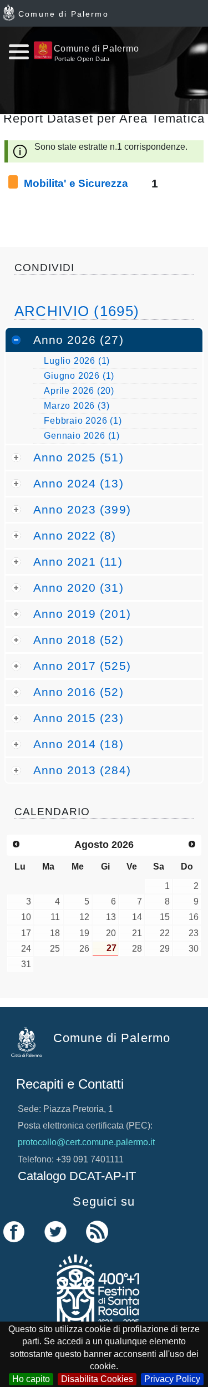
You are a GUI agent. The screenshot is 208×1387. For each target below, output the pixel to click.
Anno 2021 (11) (78, 561)
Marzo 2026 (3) (76, 405)
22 (165, 933)
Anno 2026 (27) (78, 339)
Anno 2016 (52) (78, 691)
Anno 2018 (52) (78, 639)
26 (84, 948)
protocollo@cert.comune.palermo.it (86, 1142)
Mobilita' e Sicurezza (76, 183)
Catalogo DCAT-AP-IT (77, 1176)
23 (194, 933)
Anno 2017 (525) (82, 665)
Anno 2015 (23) (78, 718)
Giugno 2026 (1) (79, 375)
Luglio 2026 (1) (77, 360)
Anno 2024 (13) (78, 483)
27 (111, 948)
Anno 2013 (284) (82, 770)
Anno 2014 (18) (78, 744)
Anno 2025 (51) (78, 457)
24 (26, 948)
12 (84, 917)
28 (137, 948)
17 (26, 933)
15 (165, 917)
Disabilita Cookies (97, 1379)
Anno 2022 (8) (74, 535)
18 (55, 933)
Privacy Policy (172, 1379)
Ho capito (31, 1379)
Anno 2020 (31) (78, 587)
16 (194, 917)
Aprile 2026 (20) (79, 390)
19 (84, 933)
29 (165, 948)
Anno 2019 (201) (82, 613)
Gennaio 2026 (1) (82, 435)
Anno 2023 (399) (82, 509)
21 (137, 933)
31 (26, 964)
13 (111, 917)
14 (137, 917)
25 (55, 948)
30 (194, 948)
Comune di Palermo (63, 13)
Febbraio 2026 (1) (83, 420)
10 (26, 917)
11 (55, 917)
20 (111, 933)
